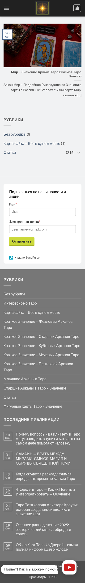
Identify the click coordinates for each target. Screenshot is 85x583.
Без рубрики (14, 134)
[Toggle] (78, 152)
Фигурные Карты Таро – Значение (33, 406)
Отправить (22, 241)
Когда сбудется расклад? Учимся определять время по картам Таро (45, 476)
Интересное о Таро (20, 303)
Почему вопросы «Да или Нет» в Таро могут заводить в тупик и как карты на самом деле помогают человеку (48, 438)
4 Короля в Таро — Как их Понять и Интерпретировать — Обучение (45, 491)
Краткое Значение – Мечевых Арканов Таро (41, 354)
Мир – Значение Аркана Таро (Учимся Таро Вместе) (46, 74)
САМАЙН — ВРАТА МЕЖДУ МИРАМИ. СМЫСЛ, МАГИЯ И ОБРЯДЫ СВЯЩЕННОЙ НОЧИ (43, 458)
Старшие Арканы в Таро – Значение (35, 388)
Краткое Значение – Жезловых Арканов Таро (38, 324)
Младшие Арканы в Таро (25, 379)
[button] (6, 8)
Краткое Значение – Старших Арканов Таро (41, 336)
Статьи (10, 152)
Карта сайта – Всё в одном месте (32, 143)
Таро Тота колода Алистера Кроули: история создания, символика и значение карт (47, 509)
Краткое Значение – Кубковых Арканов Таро (42, 345)
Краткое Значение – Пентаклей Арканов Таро (38, 366)
